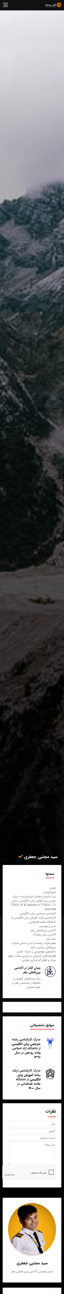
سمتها (50, 873)
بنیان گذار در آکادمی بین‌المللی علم (27, 970)
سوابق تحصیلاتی (42, 1025)
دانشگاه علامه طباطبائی (28, 1081)
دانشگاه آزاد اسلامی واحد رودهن (26, 1050)
